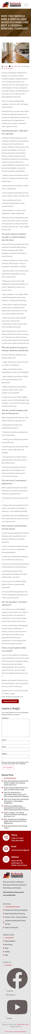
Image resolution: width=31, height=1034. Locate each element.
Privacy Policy (9, 1031)
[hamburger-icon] (26, 5)
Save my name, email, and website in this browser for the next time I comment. (15, 763)
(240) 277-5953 (17, 838)
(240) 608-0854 (17, 840)
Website (4, 753)
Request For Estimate (10, 701)
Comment (5, 718)
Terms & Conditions (20, 1031)
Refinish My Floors (22, 1024)
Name (4, 740)
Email (4, 746)
